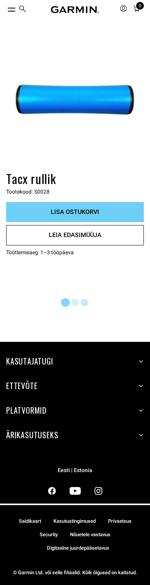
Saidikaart (30, 521)
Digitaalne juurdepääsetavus (78, 548)
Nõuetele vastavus (90, 534)
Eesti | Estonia (75, 470)
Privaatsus (120, 521)
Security (49, 534)
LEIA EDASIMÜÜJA (75, 235)
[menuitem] (22, 10)
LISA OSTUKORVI (75, 211)
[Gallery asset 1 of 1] (75, 100)
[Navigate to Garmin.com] (75, 9)
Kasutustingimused (74, 521)
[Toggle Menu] (4, 7)
